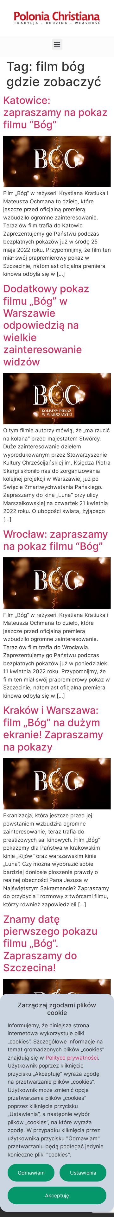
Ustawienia (83, 1172)
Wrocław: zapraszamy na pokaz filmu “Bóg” (55, 540)
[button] (57, 44)
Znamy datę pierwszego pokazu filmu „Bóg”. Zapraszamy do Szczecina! (50, 943)
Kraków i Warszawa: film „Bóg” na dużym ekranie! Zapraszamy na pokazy (53, 728)
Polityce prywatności (72, 1058)
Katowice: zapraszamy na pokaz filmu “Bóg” (55, 112)
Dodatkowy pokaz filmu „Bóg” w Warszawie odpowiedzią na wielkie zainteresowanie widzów (46, 325)
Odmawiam (31, 1172)
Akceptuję (57, 1195)
